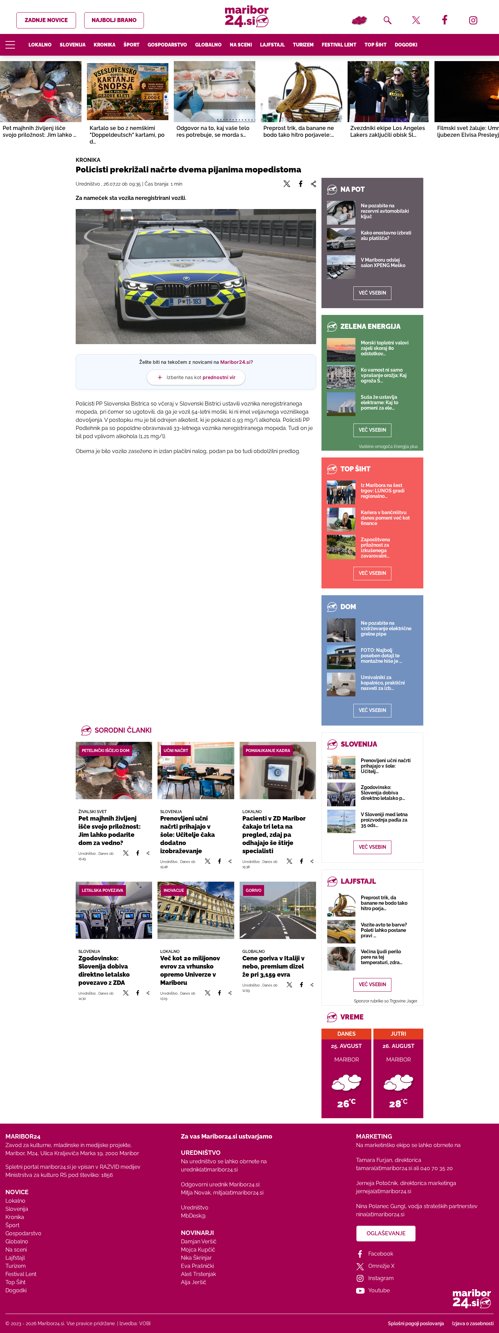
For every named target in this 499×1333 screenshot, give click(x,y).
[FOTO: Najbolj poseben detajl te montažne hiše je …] (341, 657)
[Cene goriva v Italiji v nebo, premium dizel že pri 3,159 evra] (278, 910)
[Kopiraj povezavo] (147, 855)
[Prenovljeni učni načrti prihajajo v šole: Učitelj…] (341, 767)
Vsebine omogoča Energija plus (388, 446)
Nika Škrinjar (196, 1258)
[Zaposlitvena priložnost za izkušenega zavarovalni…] (341, 547)
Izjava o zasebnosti (473, 1323)
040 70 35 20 (436, 1168)
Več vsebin (372, 293)
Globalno (208, 45)
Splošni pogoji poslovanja (416, 1323)
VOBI (144, 1323)
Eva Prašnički (197, 1266)
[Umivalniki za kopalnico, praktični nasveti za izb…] (341, 684)
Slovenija (73, 45)
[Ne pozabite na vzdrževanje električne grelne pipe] (341, 630)
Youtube (379, 1290)
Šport (132, 45)
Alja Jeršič (193, 1282)
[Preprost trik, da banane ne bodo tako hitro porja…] (341, 904)
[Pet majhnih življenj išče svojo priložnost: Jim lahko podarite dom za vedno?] (114, 770)
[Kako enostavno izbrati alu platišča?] (341, 240)
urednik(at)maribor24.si (209, 1169)
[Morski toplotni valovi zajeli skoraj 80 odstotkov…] (341, 350)
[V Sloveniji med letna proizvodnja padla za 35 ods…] (341, 821)
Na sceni (241, 45)
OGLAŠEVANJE (386, 1233)
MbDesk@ (193, 1216)
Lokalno (40, 45)
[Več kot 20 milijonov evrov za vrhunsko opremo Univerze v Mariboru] (196, 910)
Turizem (303, 45)
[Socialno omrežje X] (126, 855)
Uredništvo (194, 1207)
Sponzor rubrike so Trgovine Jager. (386, 1001)
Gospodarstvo (167, 45)
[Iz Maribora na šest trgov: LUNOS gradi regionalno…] (341, 492)
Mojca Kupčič (198, 1249)
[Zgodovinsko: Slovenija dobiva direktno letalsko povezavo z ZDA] (114, 910)
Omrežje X (381, 1266)
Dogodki (406, 45)
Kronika (104, 45)
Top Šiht (376, 45)
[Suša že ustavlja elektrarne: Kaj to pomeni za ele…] (341, 404)
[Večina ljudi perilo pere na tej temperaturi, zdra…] (341, 958)
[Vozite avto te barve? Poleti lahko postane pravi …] (341, 931)
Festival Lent (339, 45)
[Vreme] (359, 20)
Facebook (380, 1254)
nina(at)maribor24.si (380, 1214)
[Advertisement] (196, 534)
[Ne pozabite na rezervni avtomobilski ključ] (341, 213)
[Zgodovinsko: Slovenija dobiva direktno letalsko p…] (341, 794)
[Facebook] (138, 855)
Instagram (381, 1278)
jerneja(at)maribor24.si (383, 1191)
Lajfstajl (272, 45)
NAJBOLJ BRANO (114, 20)
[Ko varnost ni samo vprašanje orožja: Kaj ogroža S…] (341, 377)
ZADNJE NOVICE (46, 20)
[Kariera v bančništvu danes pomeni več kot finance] (341, 519)
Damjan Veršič (199, 1241)
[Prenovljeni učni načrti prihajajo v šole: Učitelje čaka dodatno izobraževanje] (196, 770)
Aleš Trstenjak (198, 1274)
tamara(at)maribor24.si (384, 1168)
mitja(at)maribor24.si (238, 1192)
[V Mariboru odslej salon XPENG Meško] (341, 267)
